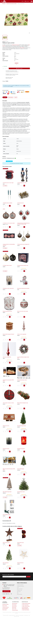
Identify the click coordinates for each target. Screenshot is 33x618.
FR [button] (22, 1)
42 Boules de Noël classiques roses (22, 265)
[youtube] (8, 594)
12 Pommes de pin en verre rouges (8, 182)
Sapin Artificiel (14, 606)
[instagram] (6, 594)
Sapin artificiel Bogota (20, 468)
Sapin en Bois (14, 608)
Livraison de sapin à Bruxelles (7, 612)
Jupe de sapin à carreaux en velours (8, 402)
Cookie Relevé (26, 615)
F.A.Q (18, 587)
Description (5, 97)
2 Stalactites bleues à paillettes (7, 202)
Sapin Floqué (14, 607)
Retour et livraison (19, 588)
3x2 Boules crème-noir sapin (7, 265)
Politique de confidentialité (19, 615)
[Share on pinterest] (7, 81)
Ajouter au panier (19, 68)
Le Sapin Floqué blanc (25, 604)
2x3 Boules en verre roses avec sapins (9, 223)
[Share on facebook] (6, 81)
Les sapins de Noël (15, 601)
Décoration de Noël (5, 604)
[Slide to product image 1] (4, 37)
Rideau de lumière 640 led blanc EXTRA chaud (9, 469)
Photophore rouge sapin (21, 448)
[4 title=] (28, 158)
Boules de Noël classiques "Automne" (8, 334)
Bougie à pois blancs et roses (7, 311)
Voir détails (5, 185)
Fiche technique (10, 97)
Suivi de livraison (19, 594)
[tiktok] (9, 594)
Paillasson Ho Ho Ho (6, 425)
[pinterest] (4, 594)
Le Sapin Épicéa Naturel (25, 609)
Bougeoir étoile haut (20, 562)
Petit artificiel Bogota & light (21, 425)
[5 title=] (30, 158)
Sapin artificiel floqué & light (7, 491)
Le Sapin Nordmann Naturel (26, 603)
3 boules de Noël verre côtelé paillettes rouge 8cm (9, 245)
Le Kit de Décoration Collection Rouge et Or (25, 608)
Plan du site (18, 591)
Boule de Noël (4, 605)
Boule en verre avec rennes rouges (22, 311)
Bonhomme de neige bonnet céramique (23, 288)
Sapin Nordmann (14, 603)
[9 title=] (25, 428)
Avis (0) (16, 97)
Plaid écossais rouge (20, 542)
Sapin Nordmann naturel (21, 491)
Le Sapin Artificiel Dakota (25, 606)
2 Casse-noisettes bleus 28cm (21, 182)
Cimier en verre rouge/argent (21, 334)
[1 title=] (25, 158)
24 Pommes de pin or (20, 202)
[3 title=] (27, 158)
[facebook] (3, 594)
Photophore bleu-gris (6, 448)
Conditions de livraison (20, 586)
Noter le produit (9, 161)
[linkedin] (11, 594)
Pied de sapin (4, 609)
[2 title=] (26, 158)
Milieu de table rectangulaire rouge (22, 402)
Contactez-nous (6, 591)
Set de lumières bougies (6, 514)
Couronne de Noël (15, 610)
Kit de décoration (5, 608)
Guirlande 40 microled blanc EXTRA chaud (8, 380)
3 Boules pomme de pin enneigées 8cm (23, 244)
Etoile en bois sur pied (6, 542)
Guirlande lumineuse (5, 607)
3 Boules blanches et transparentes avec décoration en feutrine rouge (23, 223)
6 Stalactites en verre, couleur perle (8, 288)
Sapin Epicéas (14, 604)
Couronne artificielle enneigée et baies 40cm (23, 357)
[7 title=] (24, 428)
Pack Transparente (5, 562)
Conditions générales (20, 584)
